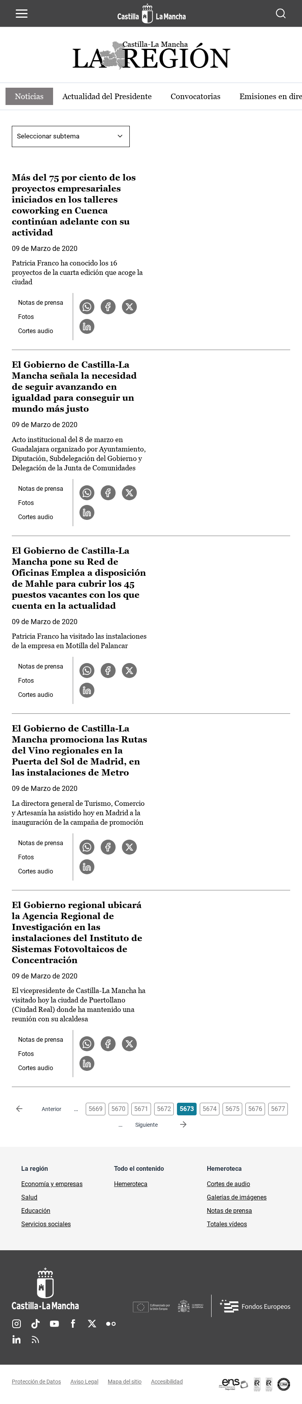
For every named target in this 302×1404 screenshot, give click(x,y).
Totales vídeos (227, 1224)
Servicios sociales (46, 1224)
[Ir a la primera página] (26, 1109)
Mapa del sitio (125, 1381)
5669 (95, 1109)
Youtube (54, 1323)
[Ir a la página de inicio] (152, 13)
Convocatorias (196, 96)
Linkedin (16, 1339)
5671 (141, 1109)
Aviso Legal (84, 1381)
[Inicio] (72, 1289)
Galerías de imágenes (237, 1197)
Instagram (16, 1323)
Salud (29, 1197)
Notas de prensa (40, 302)
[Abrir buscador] (280, 13)
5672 (164, 1109)
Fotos (26, 317)
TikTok (35, 1323)
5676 (255, 1109)
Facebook (73, 1323)
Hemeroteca (130, 1184)
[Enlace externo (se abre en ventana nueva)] (254, 1384)
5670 (118, 1109)
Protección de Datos (36, 1381)
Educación (35, 1210)
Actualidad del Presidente (107, 96)
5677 (278, 1109)
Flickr (110, 1323)
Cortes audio (35, 331)
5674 (210, 1109)
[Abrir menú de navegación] (21, 13)
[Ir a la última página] (177, 1124)
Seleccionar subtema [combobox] (48, 136)
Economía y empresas (52, 1184)
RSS (35, 1339)
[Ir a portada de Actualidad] (151, 57)
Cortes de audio (228, 1184)
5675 (232, 1109)
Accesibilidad (167, 1381)
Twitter (92, 1323)
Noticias (29, 96)
